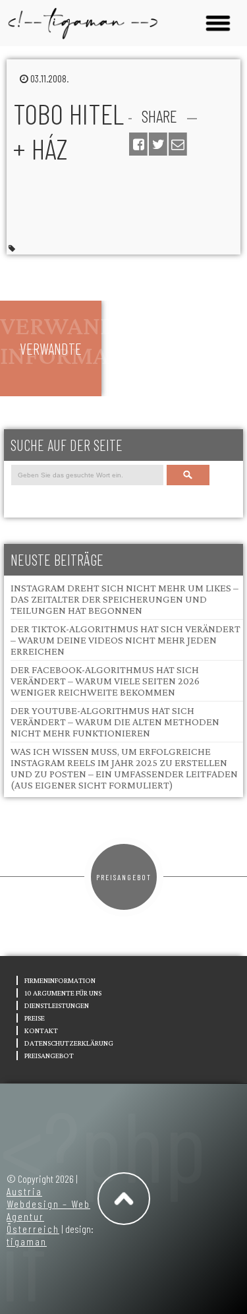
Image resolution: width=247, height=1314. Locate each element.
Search (188, 475)
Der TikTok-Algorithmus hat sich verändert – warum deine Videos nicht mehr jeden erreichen (125, 640)
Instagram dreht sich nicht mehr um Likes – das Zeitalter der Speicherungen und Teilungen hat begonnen (124, 599)
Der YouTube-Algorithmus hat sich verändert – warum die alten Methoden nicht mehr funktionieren (115, 721)
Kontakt (41, 1030)
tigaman (27, 1241)
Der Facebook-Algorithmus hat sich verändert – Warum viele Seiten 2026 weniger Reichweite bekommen (105, 681)
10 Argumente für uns (62, 993)
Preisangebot (123, 876)
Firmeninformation (60, 980)
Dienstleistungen (56, 1005)
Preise (34, 1018)
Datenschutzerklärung (68, 1043)
